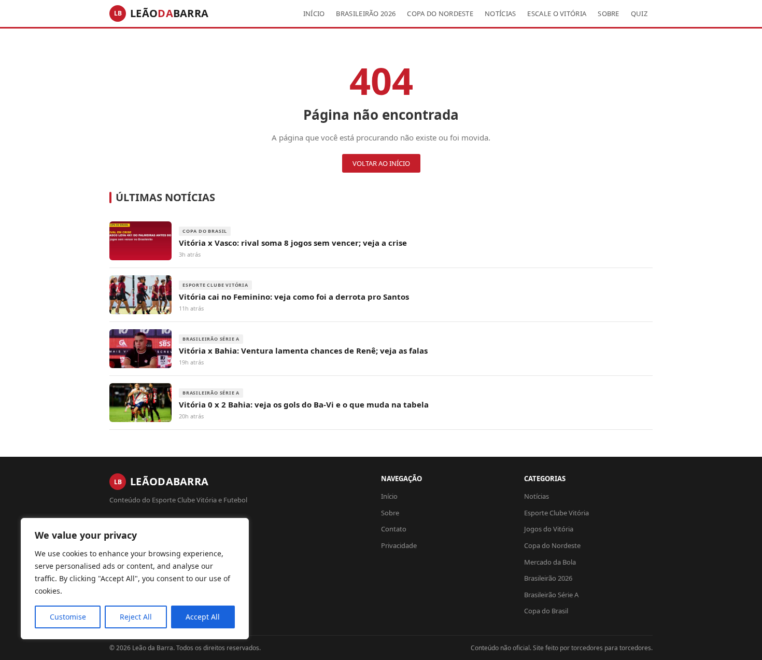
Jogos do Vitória (548, 528)
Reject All (136, 617)
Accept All (203, 617)
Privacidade (399, 545)
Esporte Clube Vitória (556, 512)
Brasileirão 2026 (366, 13)
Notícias (500, 13)
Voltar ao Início (381, 163)
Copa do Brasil (546, 610)
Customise (68, 617)
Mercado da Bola (550, 562)
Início (314, 13)
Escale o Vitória (556, 13)
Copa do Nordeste (440, 13)
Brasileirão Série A (551, 594)
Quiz (639, 13)
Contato (393, 528)
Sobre (608, 13)
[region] (135, 578)
